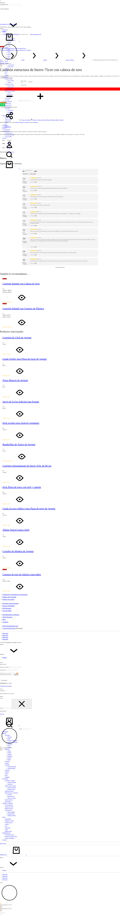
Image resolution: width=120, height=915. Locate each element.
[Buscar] (15, 159)
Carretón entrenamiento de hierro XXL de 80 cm (26, 465)
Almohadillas (8, 819)
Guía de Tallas (7, 610)
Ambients (35, 122)
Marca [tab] (3, 128)
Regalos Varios (7, 129)
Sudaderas (7, 777)
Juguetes (45, 60)
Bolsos (9, 738)
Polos (6, 73)
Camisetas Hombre (12, 766)
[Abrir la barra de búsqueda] (0, 746)
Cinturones (10, 744)
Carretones (26, 122)
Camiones (10, 794)
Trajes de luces (7, 108)
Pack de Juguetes (9, 799)
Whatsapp (2, 104)
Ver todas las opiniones (60, 267)
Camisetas (6, 63)
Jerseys (6, 773)
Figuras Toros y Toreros (10, 785)
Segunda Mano (11, 813)
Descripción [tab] (4, 125)
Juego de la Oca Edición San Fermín (20, 401)
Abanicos (10, 737)
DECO (4, 817)
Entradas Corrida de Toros (11, 836)
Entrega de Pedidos (8, 606)
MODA (4, 31)
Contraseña (2, 670)
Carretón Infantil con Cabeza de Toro (21, 283)
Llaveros (9, 747)
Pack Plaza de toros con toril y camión (21, 487)
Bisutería (7, 749)
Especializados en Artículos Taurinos (8, 24)
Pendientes (10, 756)
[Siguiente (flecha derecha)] (1, 914)
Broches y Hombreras (12, 740)
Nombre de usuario (4, 667)
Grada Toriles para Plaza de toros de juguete (24, 359)
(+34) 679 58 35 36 (8, 628)
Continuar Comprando (5, 6)
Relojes (9, 759)
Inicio (1, 60)
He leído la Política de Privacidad (9, 107)
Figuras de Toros (10, 87)
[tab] (25, 174)
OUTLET (4, 138)
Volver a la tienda (11, 4)
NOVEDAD (5, 29)
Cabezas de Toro (8, 120)
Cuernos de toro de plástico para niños (21, 574)
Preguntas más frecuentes (10, 603)
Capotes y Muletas (12, 782)
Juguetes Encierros (8, 89)
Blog (4, 619)
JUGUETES (5, 778)
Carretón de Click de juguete (16, 337)
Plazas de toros (11, 796)
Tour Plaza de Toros (8, 133)
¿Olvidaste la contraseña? (6, 686)
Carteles (7, 824)
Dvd (6, 826)
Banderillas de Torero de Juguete (18, 444)
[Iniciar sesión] (9, 149)
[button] (2, 104)
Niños (8, 143)
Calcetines (7, 761)
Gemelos (10, 754)
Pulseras (9, 757)
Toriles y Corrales (12, 798)
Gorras (9, 745)
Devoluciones (6, 608)
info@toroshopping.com (35, 34)
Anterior (2, 61)
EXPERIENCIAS (6, 833)
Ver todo (2, 714)
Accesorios (7, 735)
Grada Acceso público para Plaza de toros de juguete (28, 508)
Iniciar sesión (2, 683)
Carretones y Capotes (8, 78)
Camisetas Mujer (10, 66)
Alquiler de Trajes (12, 815)
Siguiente (2, 63)
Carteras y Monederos (13, 742)
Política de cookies (8, 599)
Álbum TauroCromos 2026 (15, 529)
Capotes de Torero (8, 105)
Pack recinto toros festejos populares (20, 423)
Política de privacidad (9, 597)
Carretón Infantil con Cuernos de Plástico (23, 308)
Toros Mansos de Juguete (15, 380)
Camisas (6, 61)
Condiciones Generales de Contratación (15, 594)
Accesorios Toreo (8, 103)
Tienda (22, 60)
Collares (9, 752)
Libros (6, 127)
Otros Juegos (8, 801)
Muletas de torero (9, 808)
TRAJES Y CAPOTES (7, 101)
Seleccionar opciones (7, 302)
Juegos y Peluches (70, 60)
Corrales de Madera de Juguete (18, 551)
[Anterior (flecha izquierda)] (0, 914)
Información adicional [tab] (6, 127)
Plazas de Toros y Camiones (10, 91)
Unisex (8, 147)
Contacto (5, 622)
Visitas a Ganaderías (8, 136)
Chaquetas (7, 770)
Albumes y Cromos (9, 820)
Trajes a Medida (10, 110)
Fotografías (7, 827)
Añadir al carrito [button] (6, 354)
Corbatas (7, 771)
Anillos (9, 750)
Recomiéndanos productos (10, 614)
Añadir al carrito (3, 102)
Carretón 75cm (10, 152)
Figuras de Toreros (12, 787)
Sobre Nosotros (7, 617)
